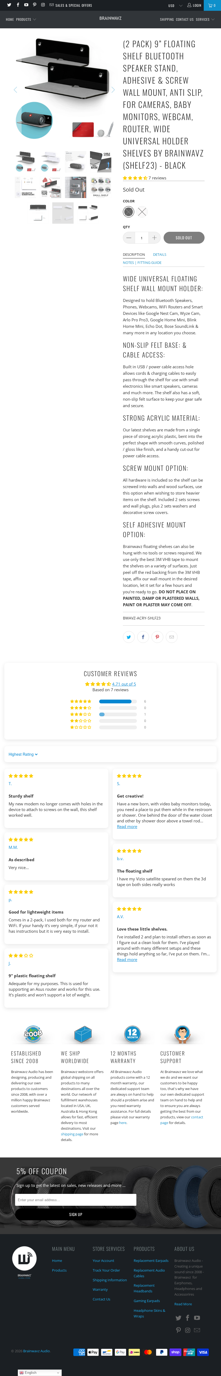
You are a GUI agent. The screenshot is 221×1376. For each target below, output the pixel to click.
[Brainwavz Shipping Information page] (83, 1044)
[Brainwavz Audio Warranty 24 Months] (132, 1044)
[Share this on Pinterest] (157, 637)
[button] (135, 177)
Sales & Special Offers (74, 5)
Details (159, 254)
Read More (183, 1304)
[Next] (112, 89)
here (122, 1122)
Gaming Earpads (147, 1300)
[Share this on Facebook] (143, 637)
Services (203, 19)
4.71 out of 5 (124, 684)
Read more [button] (127, 826)
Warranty (100, 1289)
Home (10, 19)
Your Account (103, 1260)
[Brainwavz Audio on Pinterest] (34, 5)
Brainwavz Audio (36, 1350)
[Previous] (16, 89)
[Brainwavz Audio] (110, 18)
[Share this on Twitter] (129, 637)
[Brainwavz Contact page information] (182, 1044)
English (30, 1373)
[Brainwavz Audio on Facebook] (17, 5)
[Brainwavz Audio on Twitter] (9, 5)
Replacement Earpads (151, 1260)
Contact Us (185, 19)
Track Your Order (106, 1270)
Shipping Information (110, 1280)
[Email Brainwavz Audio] (51, 5)
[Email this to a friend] (172, 637)
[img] (21, 775)
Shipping (167, 19)
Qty (126, 226)
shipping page (72, 1134)
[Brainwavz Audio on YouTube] (26, 5)
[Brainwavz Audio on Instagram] (42, 5)
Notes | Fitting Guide (142, 262)
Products (24, 19)
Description (134, 254)
